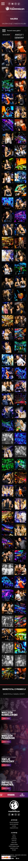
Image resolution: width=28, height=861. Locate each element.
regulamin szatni (14, 848)
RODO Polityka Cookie (14, 846)
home (14, 835)
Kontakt (14, 850)
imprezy (14, 837)
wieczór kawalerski (14, 822)
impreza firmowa (14, 827)
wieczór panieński (14, 824)
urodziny (14, 826)
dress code (14, 842)
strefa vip (14, 840)
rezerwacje (14, 838)
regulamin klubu (14, 844)
